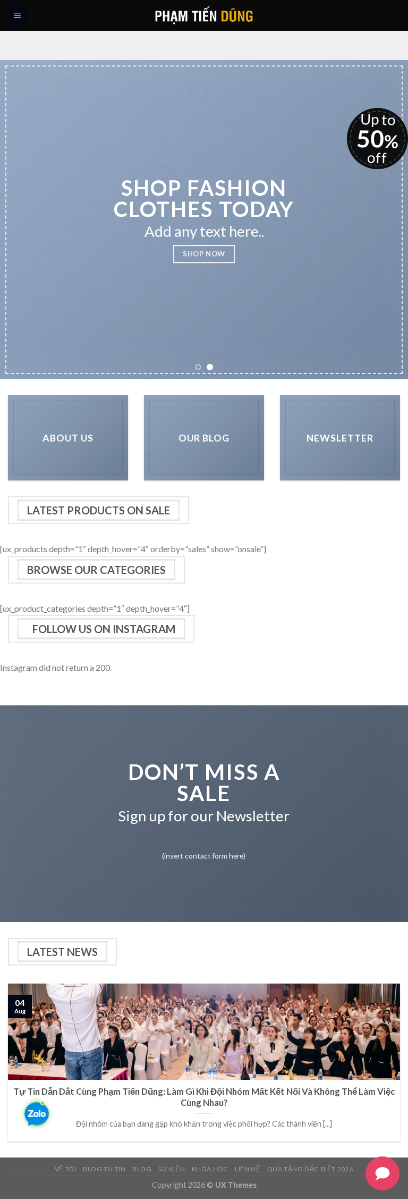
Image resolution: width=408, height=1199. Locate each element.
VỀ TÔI (65, 1169)
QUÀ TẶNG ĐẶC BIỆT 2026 (310, 1169)
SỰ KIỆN (171, 1169)
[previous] (21, 220)
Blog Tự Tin (104, 1169)
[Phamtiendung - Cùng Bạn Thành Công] (204, 15)
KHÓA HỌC (210, 1169)
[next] (386, 220)
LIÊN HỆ (247, 1169)
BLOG (141, 1169)
